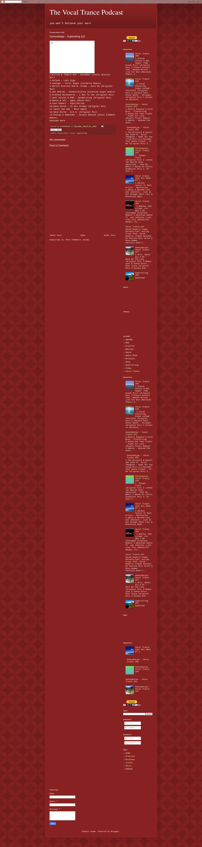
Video (128, 368)
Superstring (132, 365)
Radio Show (131, 356)
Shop (128, 362)
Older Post (110, 235)
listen (129, 763)
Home (83, 235)
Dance (128, 352)
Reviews (130, 349)
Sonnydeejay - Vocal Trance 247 (142, 250)
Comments (131, 728)
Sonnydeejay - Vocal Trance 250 (138, 129)
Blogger (115, 832)
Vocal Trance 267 (135, 227)
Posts (129, 723)
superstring (82, 133)
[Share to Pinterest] (60, 130)
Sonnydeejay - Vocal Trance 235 (142, 150)
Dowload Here (57, 121)
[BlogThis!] (54, 130)
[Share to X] (56, 130)
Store (128, 766)
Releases (130, 359)
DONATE (129, 769)
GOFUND (129, 340)
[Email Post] (102, 126)
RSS (127, 343)
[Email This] (51, 130)
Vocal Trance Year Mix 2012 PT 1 (142, 178)
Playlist (130, 346)
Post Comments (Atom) (77, 240)
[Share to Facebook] (58, 130)
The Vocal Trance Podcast (86, 12)
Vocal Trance (133, 371)
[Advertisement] (82, 215)
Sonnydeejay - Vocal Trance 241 (137, 105)
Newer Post (56, 235)
